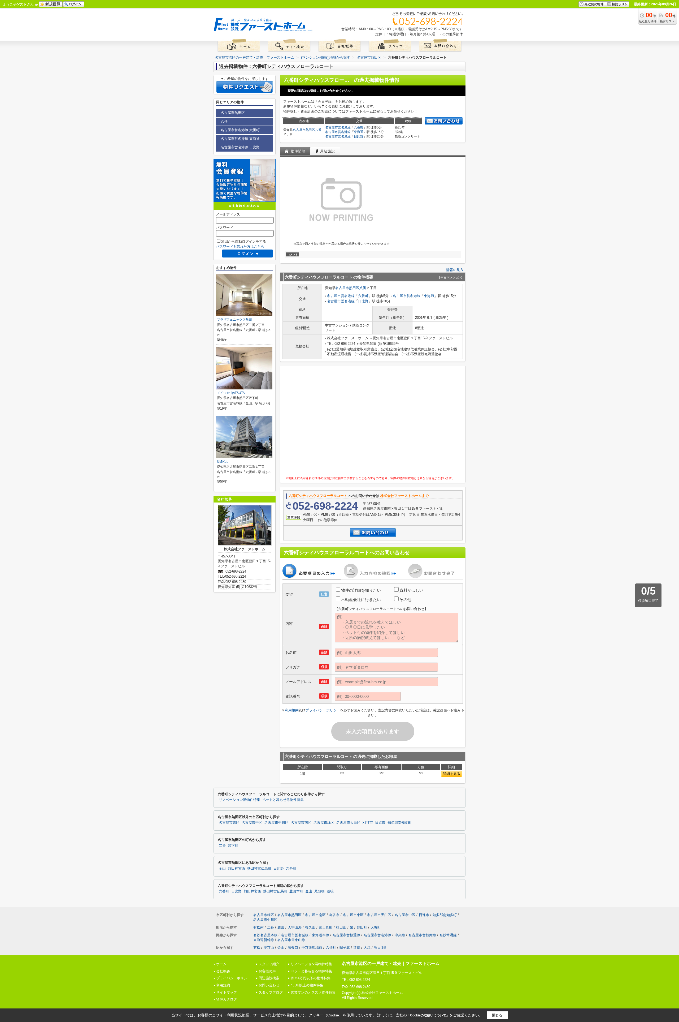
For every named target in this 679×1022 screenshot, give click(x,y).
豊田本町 (296, 891)
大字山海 (295, 927)
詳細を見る (451, 774)
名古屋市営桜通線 (346, 935)
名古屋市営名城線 (294, 935)
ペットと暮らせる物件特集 (283, 800)
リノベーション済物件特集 (239, 800)
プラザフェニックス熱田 (234, 319)
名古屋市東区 (229, 823)
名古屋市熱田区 (304, 130)
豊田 (280, 927)
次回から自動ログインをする (243, 241)
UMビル (222, 461)
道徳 (330, 891)
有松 (256, 948)
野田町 (362, 927)
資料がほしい (411, 590)
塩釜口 (293, 948)
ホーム (221, 964)
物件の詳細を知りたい (361, 590)
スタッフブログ (271, 992)
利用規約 (292, 710)
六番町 (358, 127)
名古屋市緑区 (324, 823)
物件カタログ (226, 999)
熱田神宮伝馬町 (259, 868)
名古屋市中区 (252, 823)
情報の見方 (454, 270)
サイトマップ (226, 992)
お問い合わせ (269, 985)
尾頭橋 (319, 891)
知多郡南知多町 (400, 823)
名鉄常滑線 (448, 935)
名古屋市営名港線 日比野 (240, 147)
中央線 (400, 935)
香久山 (310, 927)
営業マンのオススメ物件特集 (313, 992)
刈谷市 (368, 823)
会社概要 (223, 971)
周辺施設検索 (269, 978)
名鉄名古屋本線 (265, 935)
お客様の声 (267, 971)
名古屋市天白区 (348, 823)
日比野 (358, 136)
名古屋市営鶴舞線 (422, 935)
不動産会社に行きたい (361, 599)
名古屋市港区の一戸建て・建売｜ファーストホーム (390, 963)
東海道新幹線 (263, 940)
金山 (222, 868)
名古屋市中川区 (276, 823)
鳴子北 (345, 948)
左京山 (269, 948)
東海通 (358, 132)
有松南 (258, 927)
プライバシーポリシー (323, 710)
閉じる (497, 1015)
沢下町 (233, 846)
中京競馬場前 (312, 948)
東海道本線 (320, 935)
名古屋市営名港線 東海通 (240, 139)
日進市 (380, 823)
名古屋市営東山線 (291, 940)
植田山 (341, 927)
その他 (405, 599)
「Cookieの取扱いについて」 (428, 1015)
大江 (367, 948)
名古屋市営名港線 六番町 (240, 130)
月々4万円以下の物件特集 (310, 978)
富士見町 (326, 927)
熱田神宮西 (236, 868)
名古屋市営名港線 (338, 127)
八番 (318, 130)
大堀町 (376, 927)
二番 (222, 846)
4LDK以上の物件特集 (307, 985)
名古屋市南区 (301, 823)
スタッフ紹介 (269, 964)
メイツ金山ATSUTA (231, 393)
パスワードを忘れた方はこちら (240, 246)
